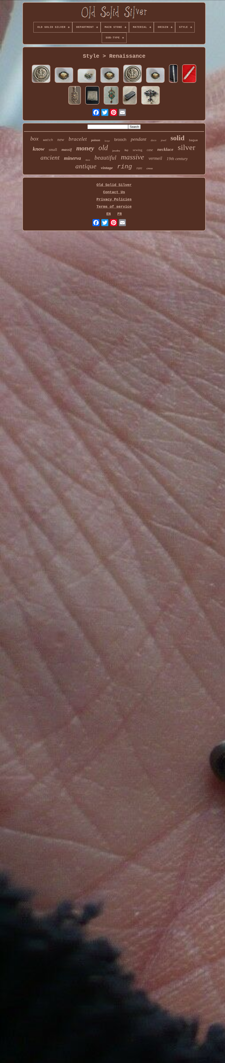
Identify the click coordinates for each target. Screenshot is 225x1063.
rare (139, 168)
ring (124, 166)
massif (67, 150)
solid (178, 138)
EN (108, 214)
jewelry (116, 150)
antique (85, 166)
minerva (72, 158)
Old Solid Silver (114, 185)
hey (126, 150)
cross (150, 168)
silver (186, 147)
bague (193, 140)
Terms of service (114, 207)
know (38, 149)
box (34, 138)
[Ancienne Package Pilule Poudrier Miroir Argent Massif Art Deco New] (92, 96)
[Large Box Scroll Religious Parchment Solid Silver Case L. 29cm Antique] (189, 74)
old (103, 148)
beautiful (105, 157)
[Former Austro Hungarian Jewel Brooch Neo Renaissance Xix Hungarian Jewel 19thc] (150, 96)
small (53, 150)
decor (87, 160)
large (107, 140)
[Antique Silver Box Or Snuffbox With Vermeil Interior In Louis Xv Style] (41, 74)
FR (119, 214)
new (60, 139)
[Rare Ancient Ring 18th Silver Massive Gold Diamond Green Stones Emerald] (86, 76)
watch (48, 140)
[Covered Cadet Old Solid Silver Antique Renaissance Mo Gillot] (74, 96)
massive (132, 157)
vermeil (155, 158)
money (85, 148)
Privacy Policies (114, 199)
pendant (138, 139)
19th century (177, 158)
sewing (137, 150)
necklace (165, 149)
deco (153, 140)
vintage (107, 168)
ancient (50, 157)
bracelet (78, 139)
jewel (163, 140)
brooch (120, 139)
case (150, 150)
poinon (95, 140)
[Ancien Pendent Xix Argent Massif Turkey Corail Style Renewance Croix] (111, 96)
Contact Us (114, 192)
